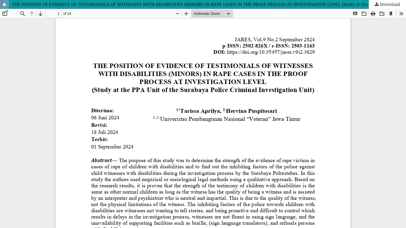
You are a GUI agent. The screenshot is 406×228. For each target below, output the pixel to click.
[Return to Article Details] (4, 4)
